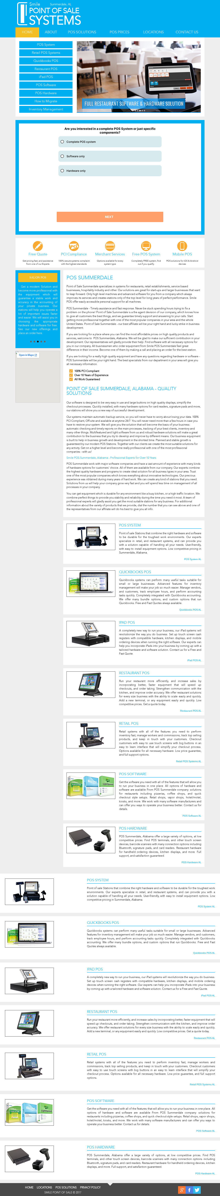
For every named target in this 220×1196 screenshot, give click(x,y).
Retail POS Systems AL (188, 761)
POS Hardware (46, 93)
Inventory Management (46, 109)
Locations (153, 32)
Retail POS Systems (46, 53)
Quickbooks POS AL (190, 610)
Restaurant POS (46, 69)
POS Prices (119, 32)
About (51, 32)
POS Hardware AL (191, 862)
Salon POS (37, 277)
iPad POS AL (194, 660)
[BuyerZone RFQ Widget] (110, 177)
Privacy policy (90, 1187)
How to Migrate (46, 101)
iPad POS (46, 77)
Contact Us (187, 32)
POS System (46, 45)
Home (27, 32)
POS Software (46, 85)
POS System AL (192, 559)
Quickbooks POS (46, 61)
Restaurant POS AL (190, 711)
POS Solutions (82, 32)
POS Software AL (192, 816)
